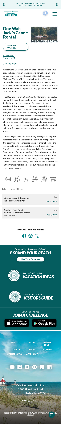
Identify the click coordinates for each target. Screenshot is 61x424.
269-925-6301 (30, 401)
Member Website (11, 46)
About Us (15, 342)
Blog (32, 342)
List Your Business (30, 259)
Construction (15, 354)
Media (32, 349)
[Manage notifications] (45, 13)
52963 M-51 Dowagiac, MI (9, 56)
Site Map (47, 349)
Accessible (32, 354)
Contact (15, 349)
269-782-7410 (9, 63)
